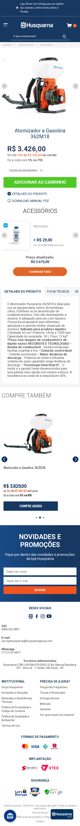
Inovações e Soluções (15, 692)
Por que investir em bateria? (57, 714)
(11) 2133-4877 (11, 652)
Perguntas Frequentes (53, 687)
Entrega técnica (49, 698)
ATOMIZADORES (46, 45)
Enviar (40, 590)
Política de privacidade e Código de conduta (40, 817)
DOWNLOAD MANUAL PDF (30, 201)
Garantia (45, 709)
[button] (4, 459)
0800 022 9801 (11, 629)
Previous (4, 235)
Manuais (45, 703)
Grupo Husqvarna (12, 687)
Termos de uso (40, 812)
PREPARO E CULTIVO (25, 45)
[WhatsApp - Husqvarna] (62, 814)
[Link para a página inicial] (7, 45)
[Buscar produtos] (64, 36)
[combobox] (40, 36)
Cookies (40, 821)
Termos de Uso (11, 725)
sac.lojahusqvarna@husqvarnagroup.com (27, 641)
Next (75, 235)
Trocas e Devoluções (52, 692)
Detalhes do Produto (29, 194)
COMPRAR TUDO (40, 271)
